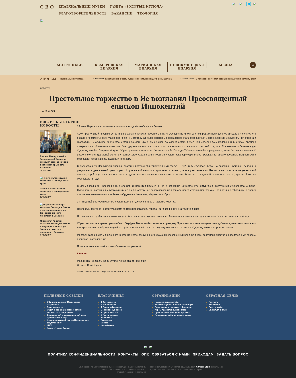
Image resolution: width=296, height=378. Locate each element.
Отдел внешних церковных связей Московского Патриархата (64, 311)
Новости (45, 88)
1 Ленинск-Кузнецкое (111, 307)
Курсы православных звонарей (170, 310)
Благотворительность (83, 13)
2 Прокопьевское (109, 315)
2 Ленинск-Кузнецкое (111, 310)
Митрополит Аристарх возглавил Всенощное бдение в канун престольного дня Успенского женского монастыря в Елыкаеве (55, 226)
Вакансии (122, 13)
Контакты (213, 302)
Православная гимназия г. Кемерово (173, 307)
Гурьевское (106, 320)
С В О (47, 7)
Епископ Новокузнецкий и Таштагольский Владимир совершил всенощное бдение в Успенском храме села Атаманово (55, 162)
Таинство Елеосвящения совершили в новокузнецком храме (54, 191)
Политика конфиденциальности (81, 354)
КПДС (49, 325)
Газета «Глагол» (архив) (58, 328)
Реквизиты (214, 304)
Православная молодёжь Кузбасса (172, 312)
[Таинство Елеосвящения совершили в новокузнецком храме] (55, 182)
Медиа (226, 65)
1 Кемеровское (108, 302)
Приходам (203, 354)
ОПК (145, 354)
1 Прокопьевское (109, 312)
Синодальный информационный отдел (66, 315)
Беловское (106, 318)
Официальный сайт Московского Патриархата (63, 303)
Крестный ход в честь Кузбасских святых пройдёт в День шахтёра (132, 79)
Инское (104, 323)
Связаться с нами (218, 310)
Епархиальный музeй (82, 6)
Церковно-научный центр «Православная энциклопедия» (68, 321)
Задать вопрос (232, 354)
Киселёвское (107, 325)
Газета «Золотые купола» (137, 6)
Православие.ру (55, 307)
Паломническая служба (166, 302)
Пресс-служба (215, 307)
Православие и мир (57, 318)
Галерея (82, 253)
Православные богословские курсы (173, 315)
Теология (147, 13)
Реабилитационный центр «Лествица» (174, 304)
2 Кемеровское (108, 304)
